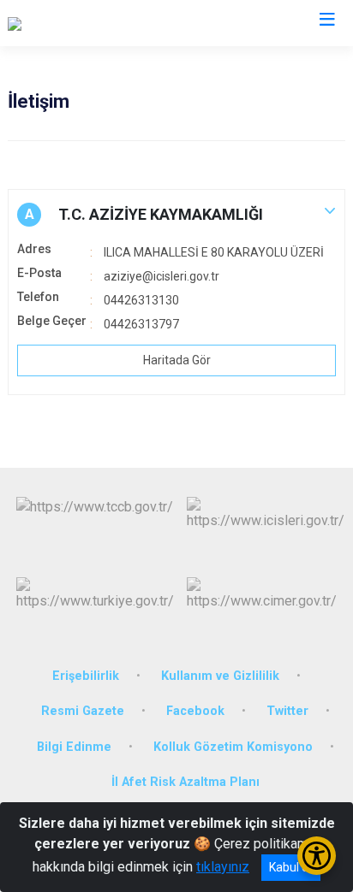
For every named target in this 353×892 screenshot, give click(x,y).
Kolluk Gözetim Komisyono (233, 747)
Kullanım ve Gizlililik (220, 676)
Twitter (287, 711)
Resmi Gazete (82, 711)
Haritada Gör (177, 360)
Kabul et (291, 867)
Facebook (195, 711)
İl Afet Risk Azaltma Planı (185, 782)
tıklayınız (222, 867)
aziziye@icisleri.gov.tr (161, 276)
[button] (176, 215)
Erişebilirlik (85, 676)
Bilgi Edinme (74, 747)
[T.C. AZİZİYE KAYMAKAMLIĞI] (95, 23)
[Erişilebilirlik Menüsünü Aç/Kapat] (316, 855)
